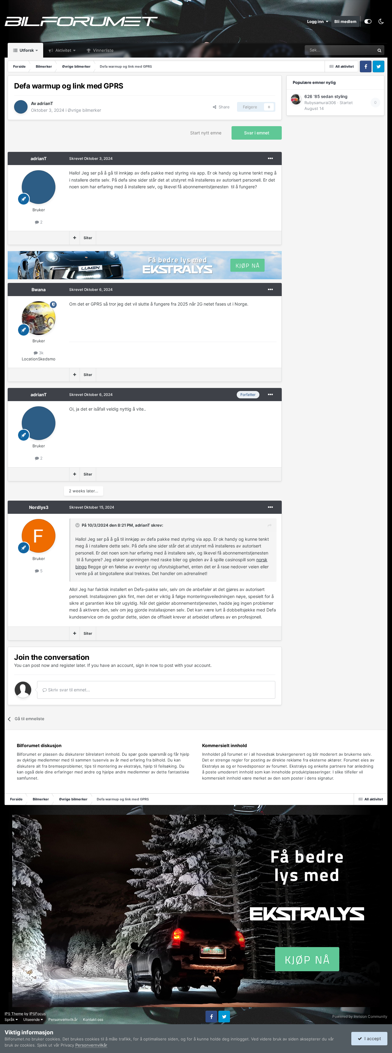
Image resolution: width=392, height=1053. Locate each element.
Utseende (32, 1019)
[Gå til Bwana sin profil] (38, 318)
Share (223, 106)
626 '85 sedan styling (325, 96)
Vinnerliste (103, 50)
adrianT (45, 103)
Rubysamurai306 (320, 102)
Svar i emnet (256, 132)
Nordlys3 (38, 507)
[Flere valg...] (270, 158)
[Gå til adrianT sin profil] (21, 107)
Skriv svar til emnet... (68, 689)
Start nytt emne (205, 132)
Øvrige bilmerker (84, 110)
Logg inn (316, 21)
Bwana (39, 289)
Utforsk (26, 50)
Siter (88, 237)
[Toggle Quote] (78, 525)
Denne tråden (354, 50)
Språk (10, 1019)
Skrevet (91, 158)
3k (40, 352)
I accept (371, 1038)
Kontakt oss (93, 1019)
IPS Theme (14, 1013)
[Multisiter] (75, 238)
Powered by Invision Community (359, 1016)
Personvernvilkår (62, 1019)
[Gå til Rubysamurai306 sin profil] (296, 99)
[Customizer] (368, 21)
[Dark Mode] (381, 21)
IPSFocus (37, 1013)
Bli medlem (345, 21)
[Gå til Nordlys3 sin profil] (38, 536)
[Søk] (379, 50)
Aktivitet (62, 50)
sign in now (147, 665)
